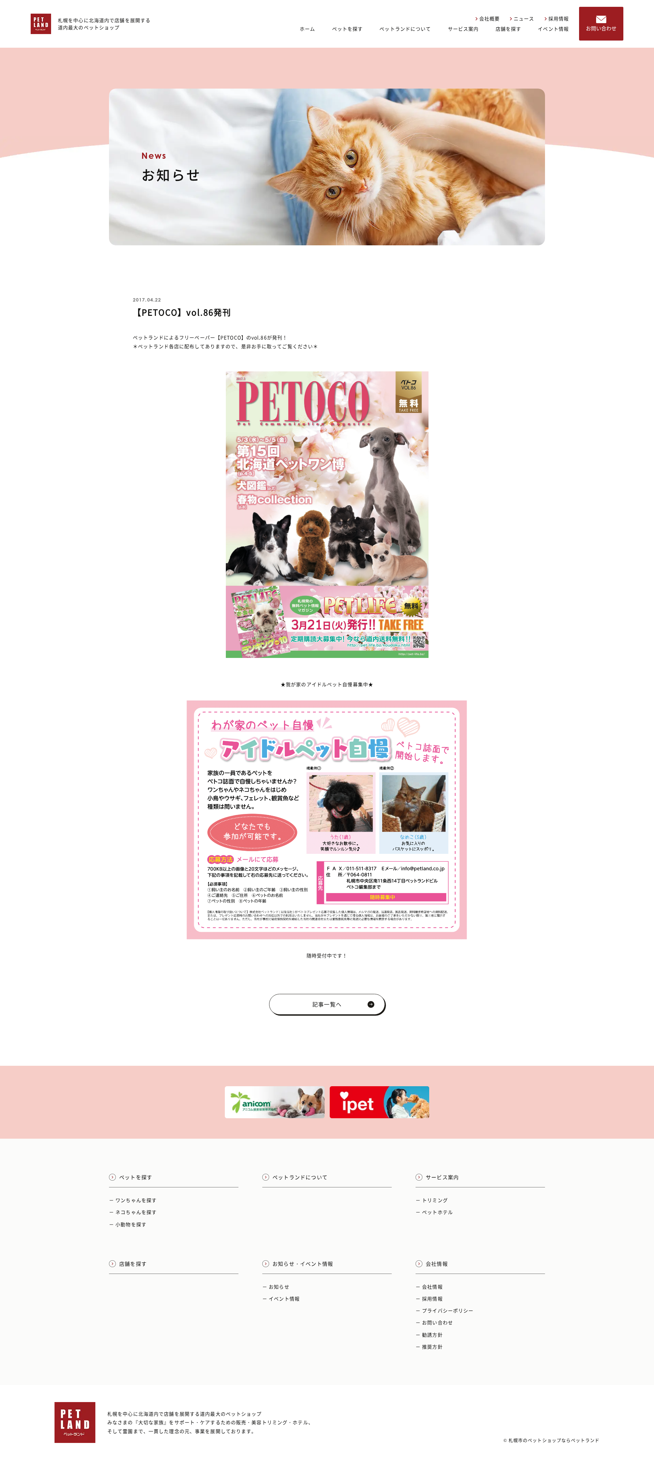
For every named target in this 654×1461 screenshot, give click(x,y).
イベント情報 (553, 28)
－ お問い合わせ (434, 1322)
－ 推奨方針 (429, 1346)
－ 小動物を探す (127, 1224)
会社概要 (489, 18)
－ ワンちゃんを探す (133, 1200)
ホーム (307, 28)
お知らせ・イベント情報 (302, 1263)
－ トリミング (432, 1200)
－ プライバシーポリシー (444, 1310)
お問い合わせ (601, 28)
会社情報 (437, 1263)
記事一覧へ (327, 1004)
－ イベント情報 (281, 1298)
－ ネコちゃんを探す (133, 1212)
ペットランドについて (405, 28)
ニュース (524, 18)
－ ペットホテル (434, 1212)
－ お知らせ (276, 1286)
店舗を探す (508, 28)
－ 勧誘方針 (429, 1334)
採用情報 (558, 18)
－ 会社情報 (429, 1286)
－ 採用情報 (429, 1298)
